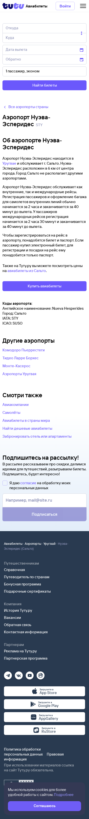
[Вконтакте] (19, 673)
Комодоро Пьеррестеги (23, 350)
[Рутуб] (40, 673)
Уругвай (50, 544)
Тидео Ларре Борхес (20, 358)
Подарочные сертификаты (27, 591)
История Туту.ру (18, 610)
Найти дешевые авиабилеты (27, 428)
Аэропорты (33, 544)
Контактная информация (26, 632)
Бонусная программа (22, 584)
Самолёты (11, 412)
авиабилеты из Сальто (26, 270)
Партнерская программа (25, 658)
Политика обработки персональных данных (23, 752)
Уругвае (9, 163)
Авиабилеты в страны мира (26, 420)
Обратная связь (17, 624)
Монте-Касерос (16, 366)
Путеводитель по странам (26, 577)
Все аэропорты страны (28, 106)
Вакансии (12, 617)
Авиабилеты (13, 544)
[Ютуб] (30, 673)
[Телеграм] (8, 673)
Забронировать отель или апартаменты (36, 436)
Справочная (14, 569)
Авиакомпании (15, 404)
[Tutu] (13, 6)
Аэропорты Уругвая (19, 373)
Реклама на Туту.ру (20, 651)
